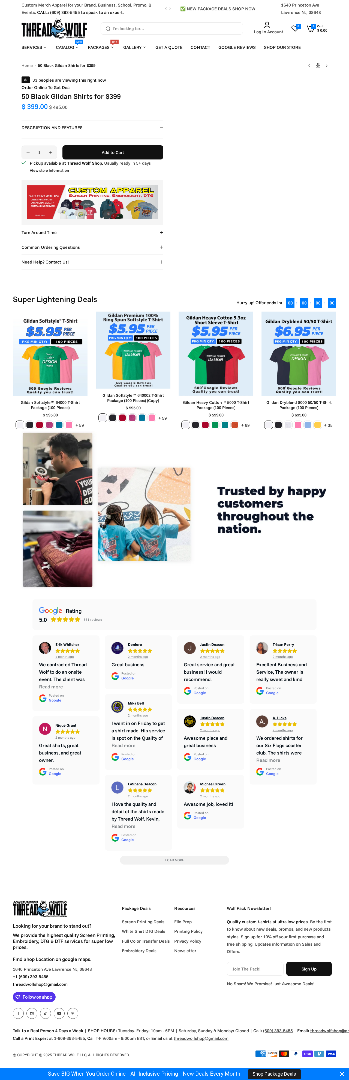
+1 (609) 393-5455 (31, 976)
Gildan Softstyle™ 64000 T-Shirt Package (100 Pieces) (50, 405)
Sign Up (309, 969)
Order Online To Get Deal (46, 87)
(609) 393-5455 (278, 1030)
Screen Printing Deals (143, 921)
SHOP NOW (243, 8)
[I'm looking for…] (108, 28)
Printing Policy (188, 931)
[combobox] (172, 28)
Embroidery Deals (139, 950)
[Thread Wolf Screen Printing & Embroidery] (54, 29)
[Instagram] (31, 1013)
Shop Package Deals (274, 1074)
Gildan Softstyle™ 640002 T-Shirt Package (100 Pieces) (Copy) (133, 398)
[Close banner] (342, 1074)
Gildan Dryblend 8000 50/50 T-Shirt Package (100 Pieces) (299, 405)
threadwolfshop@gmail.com (40, 984)
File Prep (183, 921)
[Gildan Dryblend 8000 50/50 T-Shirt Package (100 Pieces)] (298, 354)
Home (27, 65)
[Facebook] (18, 1013)
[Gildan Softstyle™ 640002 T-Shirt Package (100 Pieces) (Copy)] (133, 350)
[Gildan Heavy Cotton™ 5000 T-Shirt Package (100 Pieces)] (216, 354)
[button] (166, 9)
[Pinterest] (72, 1013)
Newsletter (185, 950)
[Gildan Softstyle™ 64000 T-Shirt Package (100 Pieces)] (50, 354)
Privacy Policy (187, 941)
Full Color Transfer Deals (146, 941)
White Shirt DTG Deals (143, 931)
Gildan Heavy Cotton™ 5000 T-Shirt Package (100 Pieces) (216, 405)
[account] (268, 25)
